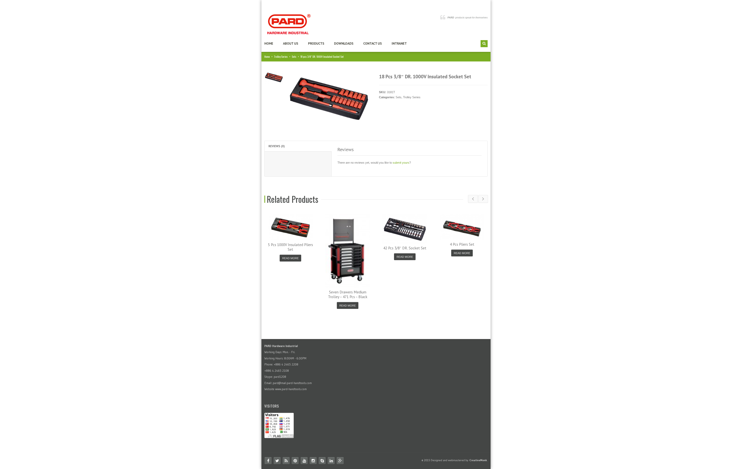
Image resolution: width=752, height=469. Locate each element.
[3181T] (273, 77)
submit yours (401, 162)
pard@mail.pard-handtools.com (292, 383)
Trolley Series (281, 57)
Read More (290, 258)
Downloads (343, 43)
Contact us (372, 43)
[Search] (484, 43)
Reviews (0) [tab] (276, 146)
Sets (294, 57)
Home (268, 43)
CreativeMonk (478, 460)
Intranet (399, 43)
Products (316, 43)
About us (290, 43)
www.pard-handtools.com (291, 389)
